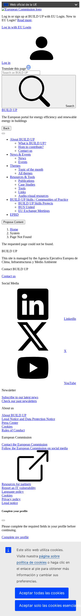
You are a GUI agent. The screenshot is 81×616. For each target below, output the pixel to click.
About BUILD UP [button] (22, 139)
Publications (26, 181)
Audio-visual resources (33, 196)
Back (6, 128)
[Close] (3, 520)
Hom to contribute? (31, 147)
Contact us (25, 150)
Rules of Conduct (13, 430)
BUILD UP (9, 110)
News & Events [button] (20, 154)
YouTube (70, 383)
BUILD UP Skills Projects (35, 203)
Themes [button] (15, 165)
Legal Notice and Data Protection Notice (28, 419)
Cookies (7, 426)
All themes (25, 173)
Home (14, 229)
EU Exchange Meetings (34, 211)
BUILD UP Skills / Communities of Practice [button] (39, 199)
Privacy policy (11, 499)
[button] (28, 67)
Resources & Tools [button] (22, 177)
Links (22, 192)
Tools (22, 188)
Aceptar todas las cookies (41, 593)
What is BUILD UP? (32, 143)
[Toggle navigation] (3, 133)
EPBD (14, 214)
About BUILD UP (14, 415)
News (22, 158)
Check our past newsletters (19, 401)
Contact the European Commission (24, 444)
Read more (24, 20)
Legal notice (10, 503)
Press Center (10, 423)
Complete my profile (15, 537)
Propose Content (13, 222)
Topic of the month (30, 169)
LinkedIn (70, 319)
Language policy (13, 491)
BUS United (26, 207)
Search (70, 106)
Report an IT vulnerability (19, 488)
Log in (6, 63)
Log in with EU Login (16, 27)
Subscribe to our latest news (20, 397)
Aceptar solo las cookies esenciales (47, 605)
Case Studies (26, 184)
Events (22, 162)
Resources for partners (16, 484)
